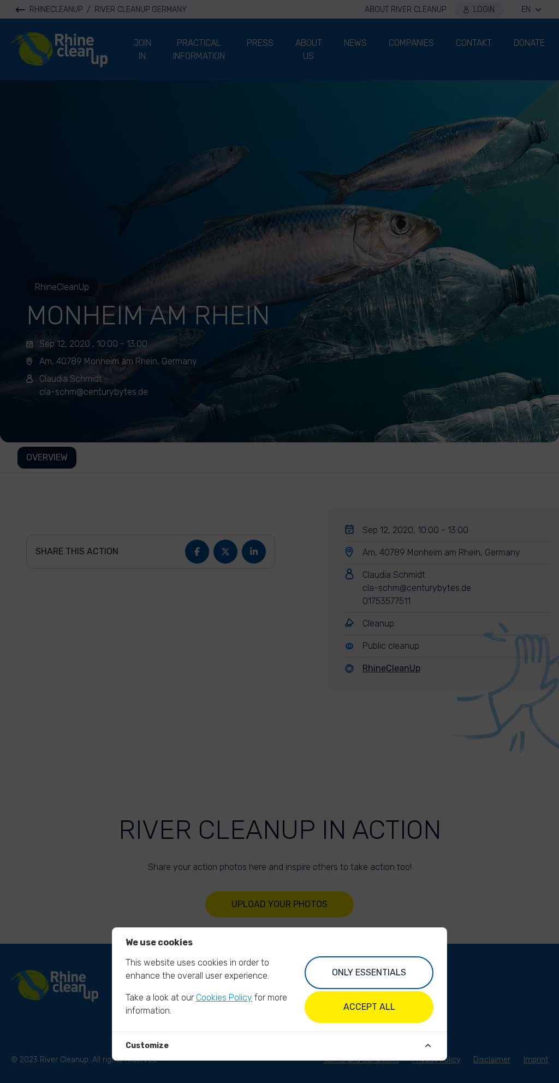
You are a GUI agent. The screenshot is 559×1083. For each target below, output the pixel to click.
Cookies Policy (224, 997)
